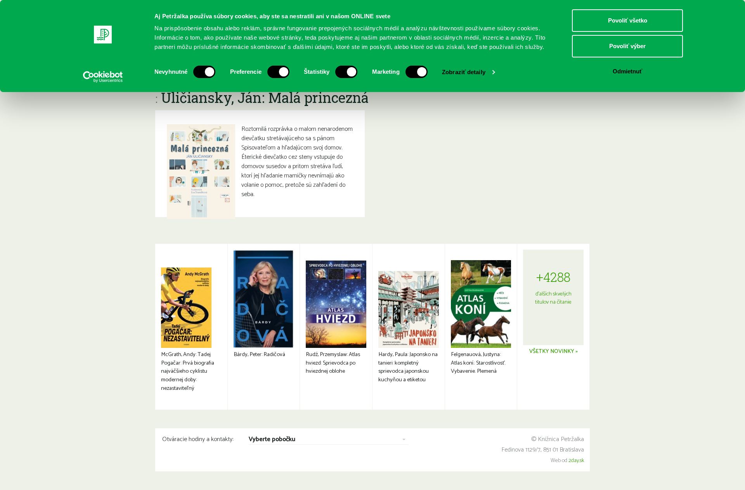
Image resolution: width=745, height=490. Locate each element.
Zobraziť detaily (463, 72)
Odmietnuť (627, 71)
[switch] (278, 72)
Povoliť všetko (627, 20)
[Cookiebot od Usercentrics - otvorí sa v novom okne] (103, 77)
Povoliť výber (627, 46)
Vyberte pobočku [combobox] (272, 440)
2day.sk (576, 460)
